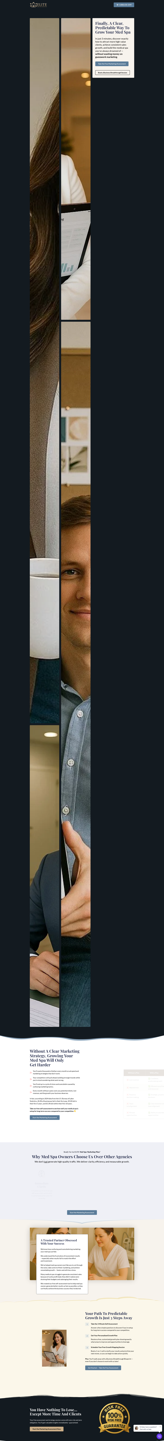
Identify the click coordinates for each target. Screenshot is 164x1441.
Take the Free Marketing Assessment (112, 64)
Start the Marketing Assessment (45, 1117)
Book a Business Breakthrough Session (112, 73)
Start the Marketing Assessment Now (47, 1429)
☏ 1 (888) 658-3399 (123, 5)
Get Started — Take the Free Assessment (103, 1368)
